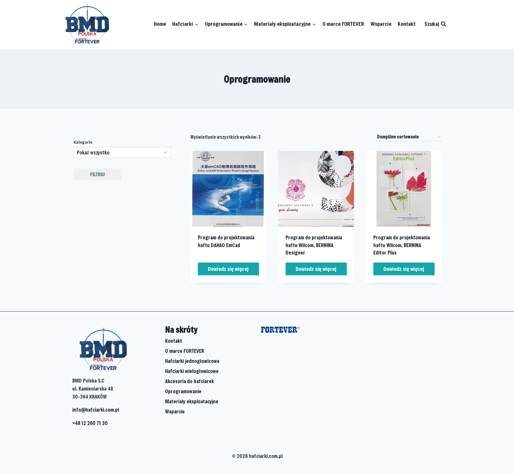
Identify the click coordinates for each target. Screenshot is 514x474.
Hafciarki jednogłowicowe (192, 361)
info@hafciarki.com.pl (95, 409)
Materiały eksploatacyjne (191, 401)
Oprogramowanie (183, 391)
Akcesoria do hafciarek (189, 381)
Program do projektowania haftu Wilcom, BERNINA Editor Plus (401, 245)
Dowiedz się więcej (228, 268)
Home (160, 23)
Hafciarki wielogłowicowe (192, 371)
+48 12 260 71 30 (90, 423)
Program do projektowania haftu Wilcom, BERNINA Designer (314, 245)
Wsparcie (381, 23)
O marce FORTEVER (343, 23)
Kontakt (407, 23)
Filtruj (97, 174)
